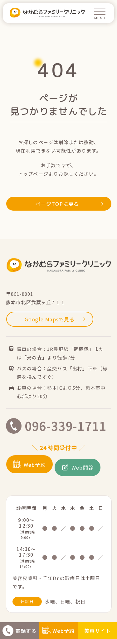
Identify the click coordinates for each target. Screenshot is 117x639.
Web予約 (63, 630)
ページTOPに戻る (57, 203)
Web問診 (82, 467)
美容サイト (97, 630)
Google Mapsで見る (50, 319)
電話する (26, 630)
